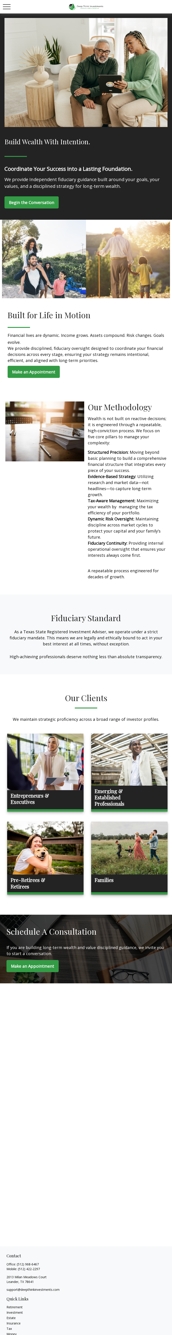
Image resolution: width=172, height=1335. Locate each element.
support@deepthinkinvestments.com (33, 1289)
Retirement (14, 1307)
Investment (14, 1312)
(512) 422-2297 (29, 1269)
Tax (9, 1328)
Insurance (13, 1323)
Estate (11, 1318)
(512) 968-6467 (28, 1264)
